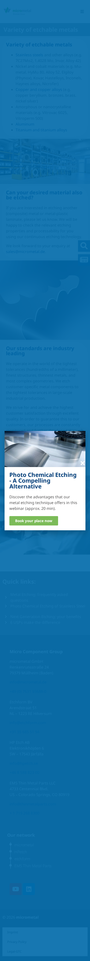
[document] (45, 480)
